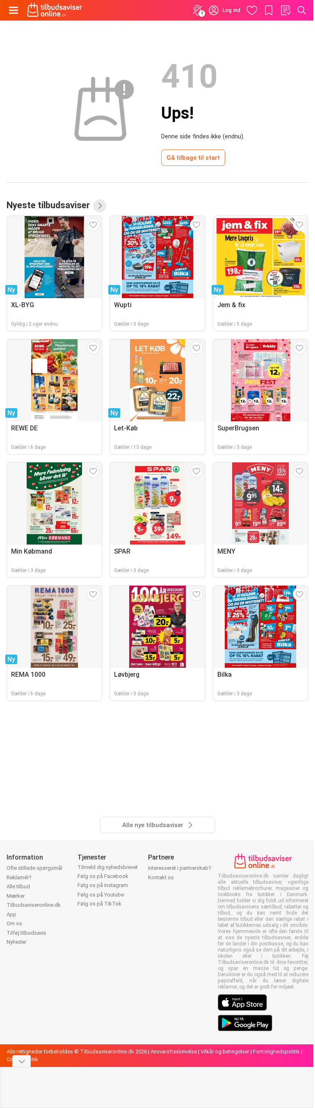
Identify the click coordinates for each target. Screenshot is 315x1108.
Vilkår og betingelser (225, 1051)
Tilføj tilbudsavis (26, 933)
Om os (14, 923)
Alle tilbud (18, 886)
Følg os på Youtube (101, 895)
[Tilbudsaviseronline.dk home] (54, 10)
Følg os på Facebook (103, 876)
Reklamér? (19, 877)
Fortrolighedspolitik (276, 1051)
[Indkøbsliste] (285, 10)
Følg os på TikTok (99, 904)
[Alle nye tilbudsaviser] (99, 205)
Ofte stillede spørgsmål (34, 868)
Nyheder (16, 942)
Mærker (16, 896)
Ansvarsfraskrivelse (174, 1051)
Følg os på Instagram (103, 885)
